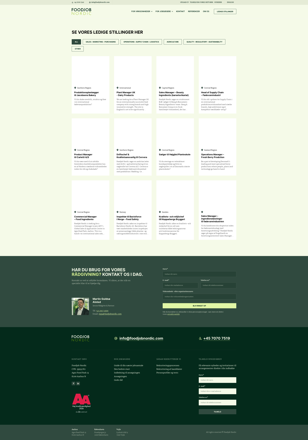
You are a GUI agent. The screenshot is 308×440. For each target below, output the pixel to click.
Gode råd (118, 380)
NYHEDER (218, 2)
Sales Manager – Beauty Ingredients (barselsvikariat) (174, 93)
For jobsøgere (163, 11)
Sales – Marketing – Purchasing (101, 42)
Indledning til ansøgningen (127, 372)
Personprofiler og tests (167, 372)
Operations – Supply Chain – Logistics (141, 42)
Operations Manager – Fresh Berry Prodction (212, 155)
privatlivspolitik (173, 314)
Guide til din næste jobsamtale (128, 365)
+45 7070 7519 (216, 338)
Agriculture (173, 42)
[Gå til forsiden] (90, 338)
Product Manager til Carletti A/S (83, 155)
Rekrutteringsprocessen (167, 365)
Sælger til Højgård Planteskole (174, 154)
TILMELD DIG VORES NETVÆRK (201, 2)
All (76, 42)
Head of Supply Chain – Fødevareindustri (212, 93)
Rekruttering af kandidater (169, 369)
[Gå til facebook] (73, 383)
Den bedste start (122, 369)
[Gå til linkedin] (78, 383)
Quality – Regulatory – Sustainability (204, 42)
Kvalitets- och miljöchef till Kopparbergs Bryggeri (172, 218)
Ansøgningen (120, 376)
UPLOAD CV (184, 2)
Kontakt (180, 11)
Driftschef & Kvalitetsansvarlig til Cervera (132, 155)
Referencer (194, 11)
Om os (206, 11)
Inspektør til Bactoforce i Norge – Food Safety (129, 218)
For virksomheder (140, 11)
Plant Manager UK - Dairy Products (126, 93)
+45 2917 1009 (102, 310)
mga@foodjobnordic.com (110, 314)
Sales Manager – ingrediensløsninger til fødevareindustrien (212, 219)
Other (78, 49)
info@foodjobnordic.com (141, 338)
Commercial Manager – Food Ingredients (85, 218)
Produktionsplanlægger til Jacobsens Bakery (86, 93)
